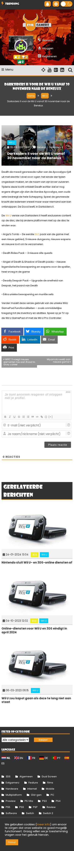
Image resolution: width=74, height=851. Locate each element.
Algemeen (26, 776)
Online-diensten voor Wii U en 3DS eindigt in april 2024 (34, 630)
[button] (66, 4)
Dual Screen (49, 776)
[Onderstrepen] (14, 417)
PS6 (21, 807)
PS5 (8, 807)
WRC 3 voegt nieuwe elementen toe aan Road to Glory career (19, 362)
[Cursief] (9, 417)
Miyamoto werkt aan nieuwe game (59, 360)
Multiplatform (14, 795)
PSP (35, 807)
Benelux (41, 147)
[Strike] (19, 417)
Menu (9, 70)
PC (52, 795)
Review (51, 807)
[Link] (41, 417)
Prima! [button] (12, 842)
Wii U (12, 142)
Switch (30, 813)
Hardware (12, 789)
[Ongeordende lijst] (28, 417)
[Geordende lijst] (23, 417)
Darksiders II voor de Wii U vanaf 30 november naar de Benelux (36, 155)
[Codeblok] (37, 417)
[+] (51, 416)
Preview (11, 801)
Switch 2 (48, 813)
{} (46, 416)
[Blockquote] (32, 417)
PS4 (58, 801)
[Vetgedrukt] (5, 417)
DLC (37, 234)
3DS (34, 554)
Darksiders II (56, 147)
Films (50, 782)
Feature (33, 782)
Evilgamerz (12, 782)
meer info (43, 824)
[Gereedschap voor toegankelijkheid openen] (56, 4)
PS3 (44, 801)
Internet (32, 789)
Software (11, 813)
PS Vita (29, 801)
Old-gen (36, 795)
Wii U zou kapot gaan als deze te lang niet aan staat (36, 700)
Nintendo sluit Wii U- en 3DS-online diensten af (37, 562)
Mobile (50, 789)
